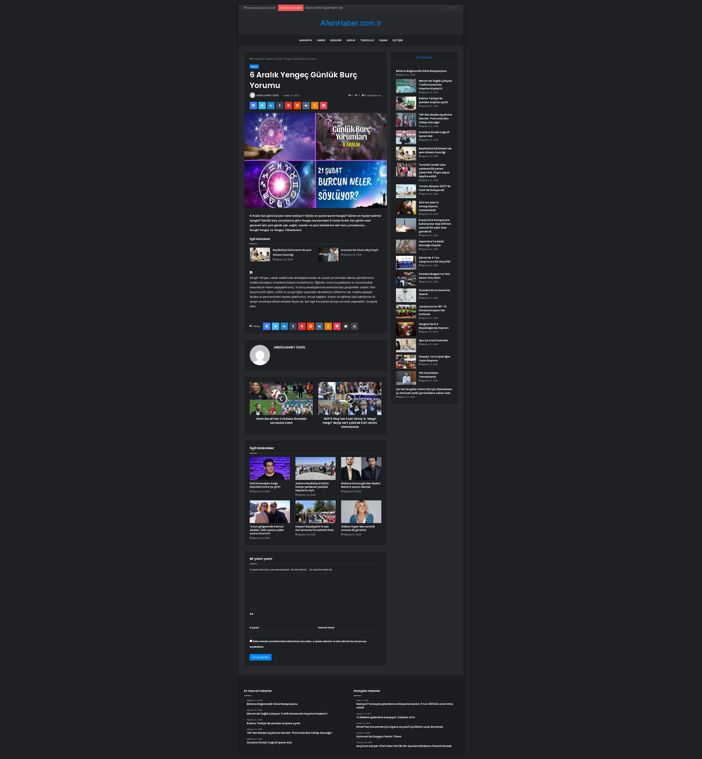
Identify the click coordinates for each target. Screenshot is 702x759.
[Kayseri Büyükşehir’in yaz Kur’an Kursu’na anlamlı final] (315, 511)
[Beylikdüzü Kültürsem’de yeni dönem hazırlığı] (260, 254)
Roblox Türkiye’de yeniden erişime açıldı (433, 100)
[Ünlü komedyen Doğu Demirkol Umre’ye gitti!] (270, 468)
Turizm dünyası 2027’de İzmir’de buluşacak (435, 188)
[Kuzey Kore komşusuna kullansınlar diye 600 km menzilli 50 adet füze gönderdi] (406, 225)
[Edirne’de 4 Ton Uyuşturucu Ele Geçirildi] (406, 263)
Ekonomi (335, 40)
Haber (321, 40)
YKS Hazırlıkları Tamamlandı (428, 375)
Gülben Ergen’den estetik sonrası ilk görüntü (358, 528)
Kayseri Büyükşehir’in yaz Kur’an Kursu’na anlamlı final (314, 528)
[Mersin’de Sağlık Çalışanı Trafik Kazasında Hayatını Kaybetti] (406, 86)
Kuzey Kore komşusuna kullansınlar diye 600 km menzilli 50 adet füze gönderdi (435, 225)
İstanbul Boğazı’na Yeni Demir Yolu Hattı (434, 276)
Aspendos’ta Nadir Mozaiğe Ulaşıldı (431, 243)
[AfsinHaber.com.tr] (351, 22)
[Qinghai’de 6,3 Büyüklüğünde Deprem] (406, 329)
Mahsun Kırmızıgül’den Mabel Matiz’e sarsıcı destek (360, 485)
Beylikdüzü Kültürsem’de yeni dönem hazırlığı (435, 150)
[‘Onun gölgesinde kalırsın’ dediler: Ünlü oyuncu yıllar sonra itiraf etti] (270, 511)
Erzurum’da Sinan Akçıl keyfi (359, 250)
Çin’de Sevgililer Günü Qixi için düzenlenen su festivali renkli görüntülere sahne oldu (424, 391)
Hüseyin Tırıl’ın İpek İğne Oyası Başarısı (434, 358)
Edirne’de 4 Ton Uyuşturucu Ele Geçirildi (434, 259)
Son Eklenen (424, 57)
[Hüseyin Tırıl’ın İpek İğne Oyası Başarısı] (406, 362)
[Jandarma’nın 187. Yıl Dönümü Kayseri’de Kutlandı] (406, 311)
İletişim (397, 40)
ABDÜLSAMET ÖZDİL (267, 95)
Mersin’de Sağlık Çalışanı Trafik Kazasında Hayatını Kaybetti (435, 84)
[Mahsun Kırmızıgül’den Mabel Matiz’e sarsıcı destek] (361, 468)
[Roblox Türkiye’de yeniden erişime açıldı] (406, 103)
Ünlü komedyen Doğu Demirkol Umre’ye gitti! (265, 485)
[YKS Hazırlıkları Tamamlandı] (406, 378)
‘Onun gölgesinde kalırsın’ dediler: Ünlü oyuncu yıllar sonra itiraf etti (267, 530)
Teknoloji (367, 40)
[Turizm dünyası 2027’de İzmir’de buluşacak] (406, 191)
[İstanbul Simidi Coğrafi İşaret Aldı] (406, 137)
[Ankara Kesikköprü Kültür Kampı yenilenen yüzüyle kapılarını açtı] (315, 468)
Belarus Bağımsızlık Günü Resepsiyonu (421, 71)
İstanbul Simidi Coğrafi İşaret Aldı (324, 7)
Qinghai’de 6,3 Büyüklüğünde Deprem (434, 326)
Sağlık (351, 40)
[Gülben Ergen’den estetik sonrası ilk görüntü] (361, 511)
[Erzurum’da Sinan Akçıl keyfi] (328, 254)
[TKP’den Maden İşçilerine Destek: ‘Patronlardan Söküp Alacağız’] (406, 120)
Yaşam (383, 40)
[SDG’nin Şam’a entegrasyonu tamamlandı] (406, 207)
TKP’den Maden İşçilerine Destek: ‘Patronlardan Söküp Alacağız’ (435, 118)
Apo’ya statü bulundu (433, 340)
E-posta (255, 627)
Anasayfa (305, 40)
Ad (252, 613)
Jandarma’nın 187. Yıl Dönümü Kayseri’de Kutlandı (433, 310)
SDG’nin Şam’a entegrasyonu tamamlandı (429, 206)
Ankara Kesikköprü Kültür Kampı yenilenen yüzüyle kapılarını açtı (312, 487)
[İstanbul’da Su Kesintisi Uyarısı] (406, 295)
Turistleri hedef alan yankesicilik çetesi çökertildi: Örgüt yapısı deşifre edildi (434, 170)
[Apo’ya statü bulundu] (406, 345)
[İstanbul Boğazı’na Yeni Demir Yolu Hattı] (406, 279)
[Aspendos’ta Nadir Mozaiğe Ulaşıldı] (406, 246)
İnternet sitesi (326, 627)
